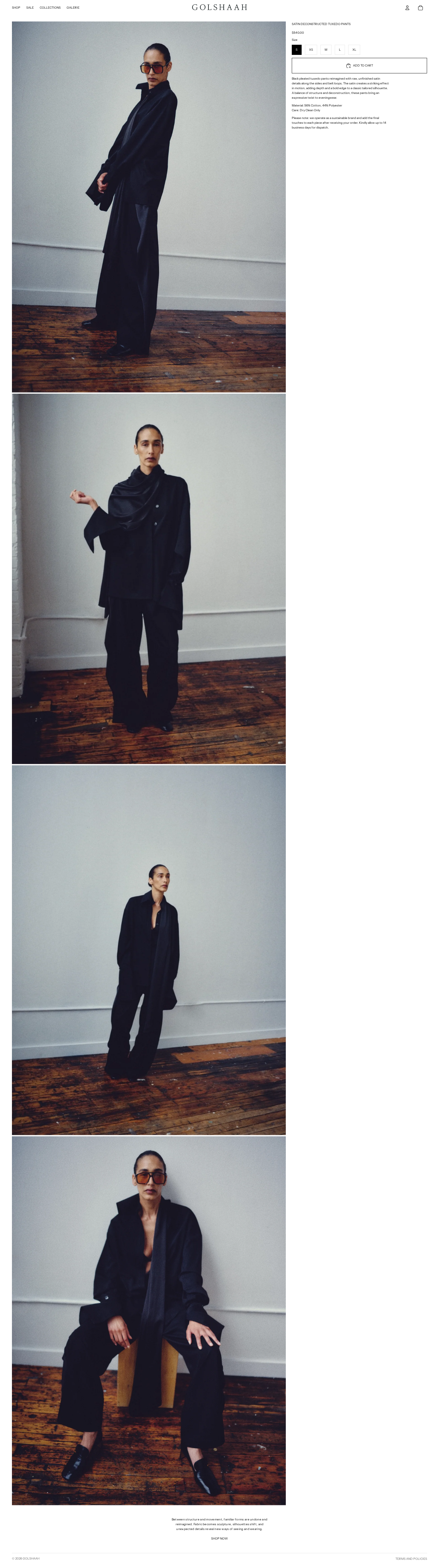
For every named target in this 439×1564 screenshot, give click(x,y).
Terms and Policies (411, 1559)
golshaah (31, 1558)
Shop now (219, 1538)
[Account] (407, 7)
